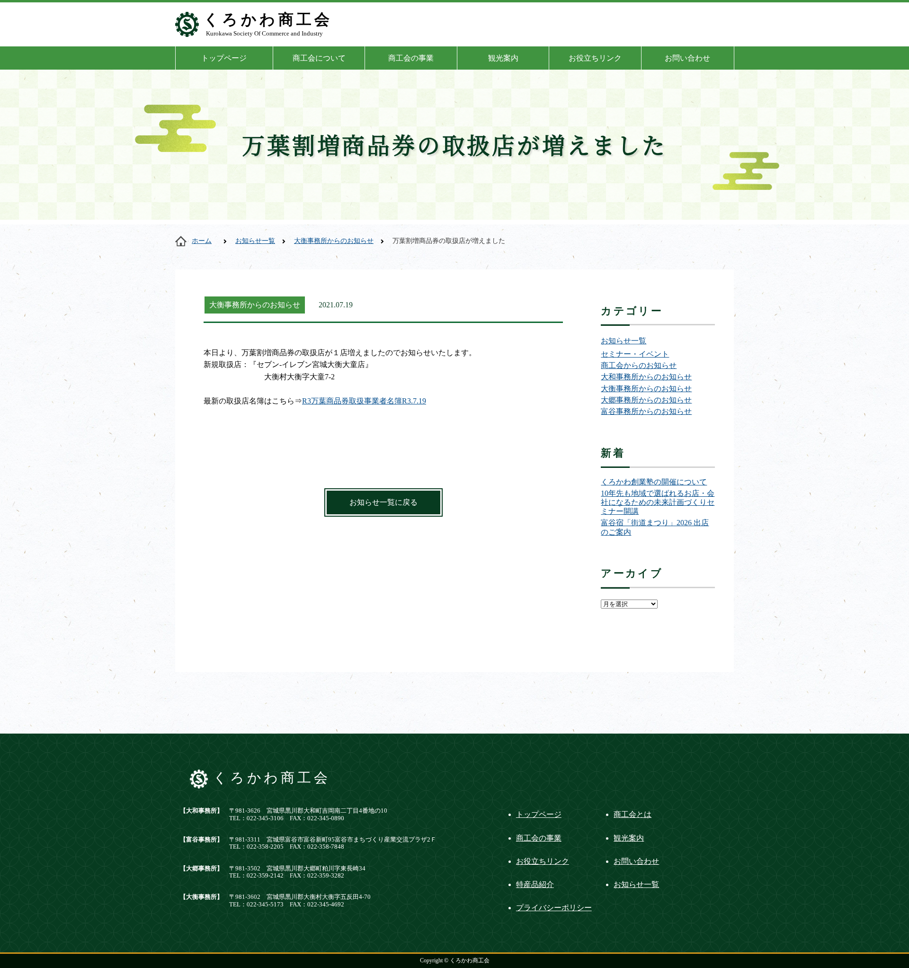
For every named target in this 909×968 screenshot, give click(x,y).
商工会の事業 (411, 58)
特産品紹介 (535, 884)
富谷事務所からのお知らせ (646, 411)
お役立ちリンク (595, 58)
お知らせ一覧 (255, 240)
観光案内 (503, 58)
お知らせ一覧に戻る (383, 502)
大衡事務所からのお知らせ (334, 240)
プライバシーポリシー (554, 908)
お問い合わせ (687, 58)
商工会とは (632, 814)
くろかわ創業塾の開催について (654, 482)
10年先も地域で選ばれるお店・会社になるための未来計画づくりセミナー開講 (657, 502)
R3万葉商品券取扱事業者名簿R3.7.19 (364, 401)
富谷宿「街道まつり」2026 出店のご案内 (655, 527)
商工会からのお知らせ (639, 365)
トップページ (224, 58)
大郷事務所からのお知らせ (646, 400)
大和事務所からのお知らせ (646, 377)
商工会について (319, 58)
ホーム (202, 240)
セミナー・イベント (635, 354)
